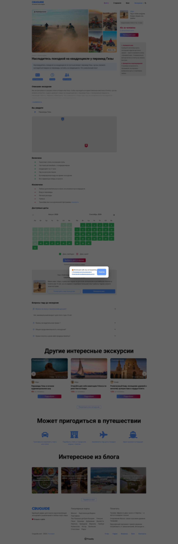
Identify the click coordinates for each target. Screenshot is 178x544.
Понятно (102, 272)
